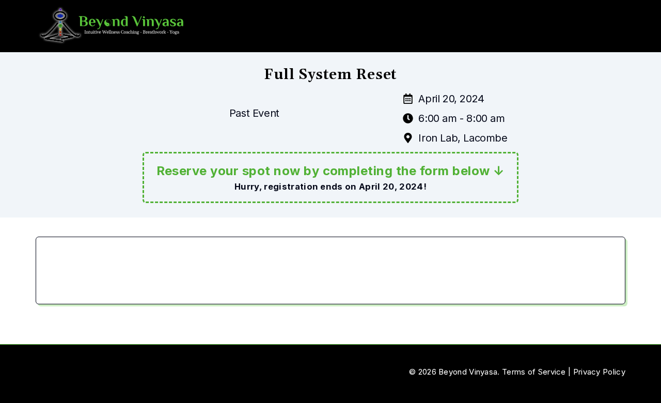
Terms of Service (534, 372)
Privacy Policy (599, 372)
